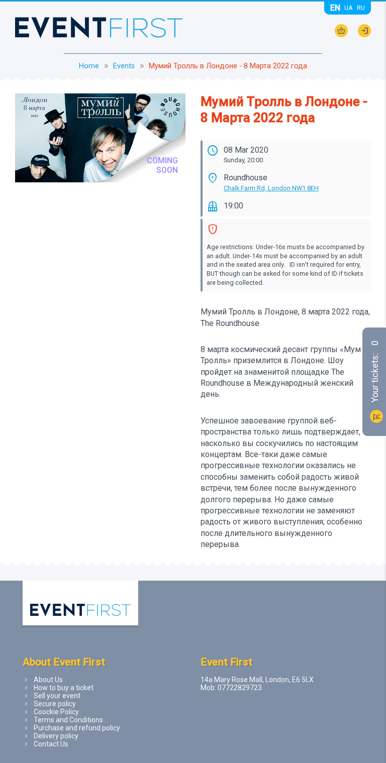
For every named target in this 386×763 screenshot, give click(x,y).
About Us (48, 680)
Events (124, 66)
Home (89, 66)
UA (348, 8)
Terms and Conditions (68, 720)
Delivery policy (56, 736)
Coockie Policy (56, 712)
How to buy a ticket (63, 688)
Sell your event (57, 696)
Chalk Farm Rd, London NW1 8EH (271, 188)
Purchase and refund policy (77, 728)
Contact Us (51, 744)
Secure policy (55, 704)
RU (361, 8)
